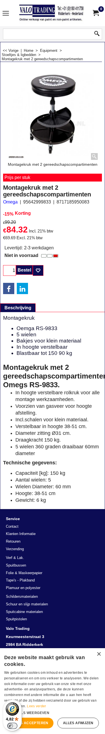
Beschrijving (17, 307)
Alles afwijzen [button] (78, 723)
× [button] (99, 654)
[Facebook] (8, 288)
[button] (52, 712)
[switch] (12, 726)
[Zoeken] (96, 34)
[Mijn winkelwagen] (95, 13)
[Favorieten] (38, 270)
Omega (10, 202)
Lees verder (36, 706)
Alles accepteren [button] (29, 723)
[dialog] (52, 691)
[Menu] (6, 13)
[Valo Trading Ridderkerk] (51, 13)
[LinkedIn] (22, 288)
